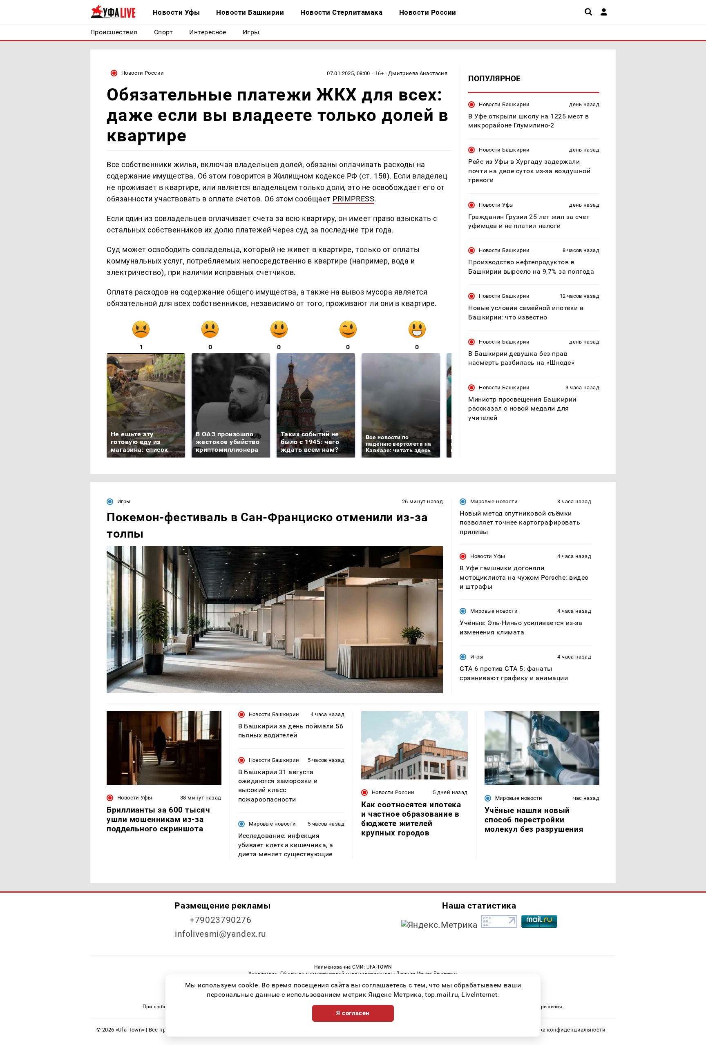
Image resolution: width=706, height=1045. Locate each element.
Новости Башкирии (504, 104)
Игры (124, 501)
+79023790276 (221, 920)
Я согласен (353, 1013)
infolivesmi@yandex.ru (220, 934)
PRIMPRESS (353, 198)
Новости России (142, 73)
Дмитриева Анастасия (417, 73)
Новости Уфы (496, 204)
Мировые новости (494, 501)
